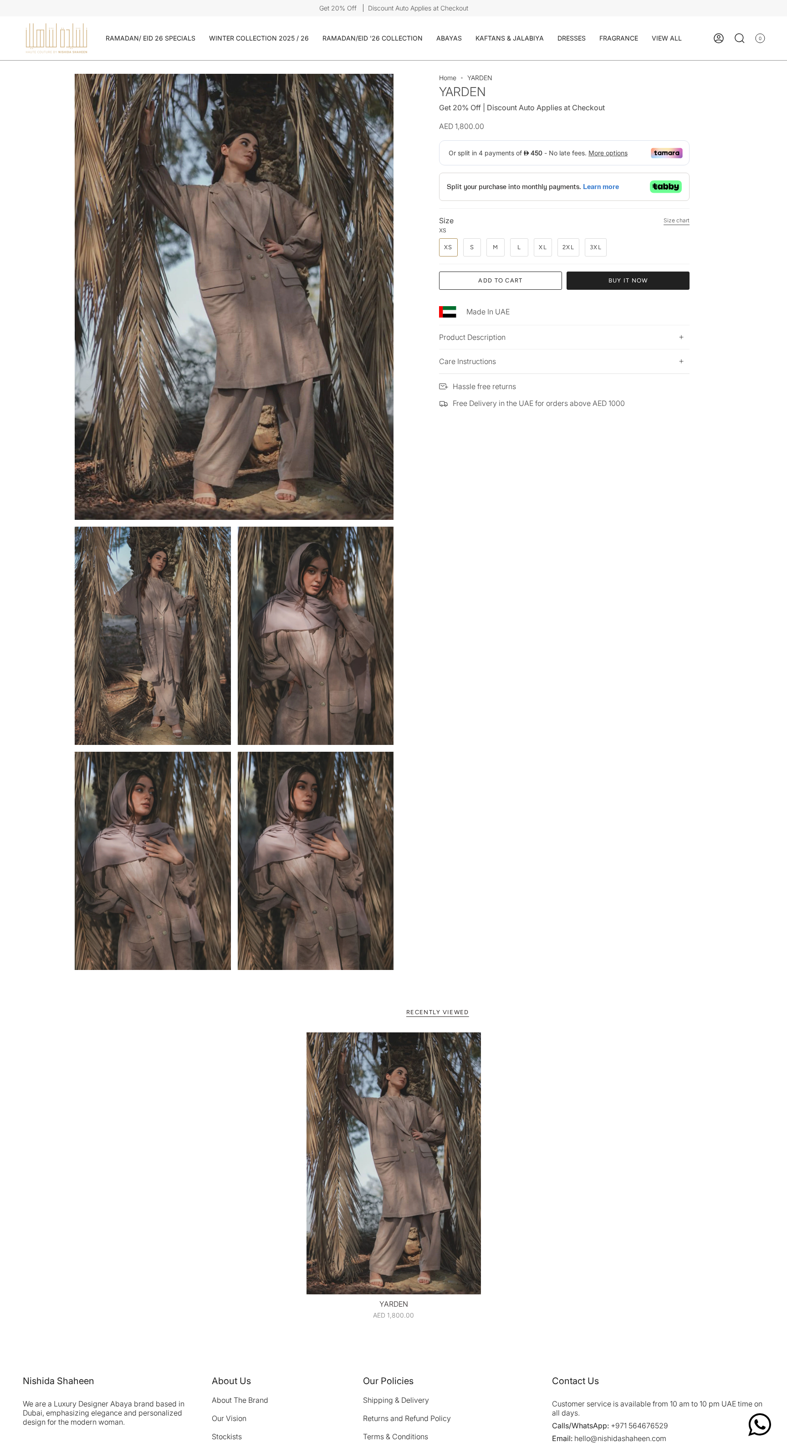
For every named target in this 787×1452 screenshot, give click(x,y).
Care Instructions (467, 361)
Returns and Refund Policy (407, 1418)
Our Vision (229, 1418)
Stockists (227, 1436)
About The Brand (240, 1400)
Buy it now (628, 280)
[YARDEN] (394, 1163)
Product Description (472, 337)
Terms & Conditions (395, 1436)
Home (447, 78)
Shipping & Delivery (396, 1400)
